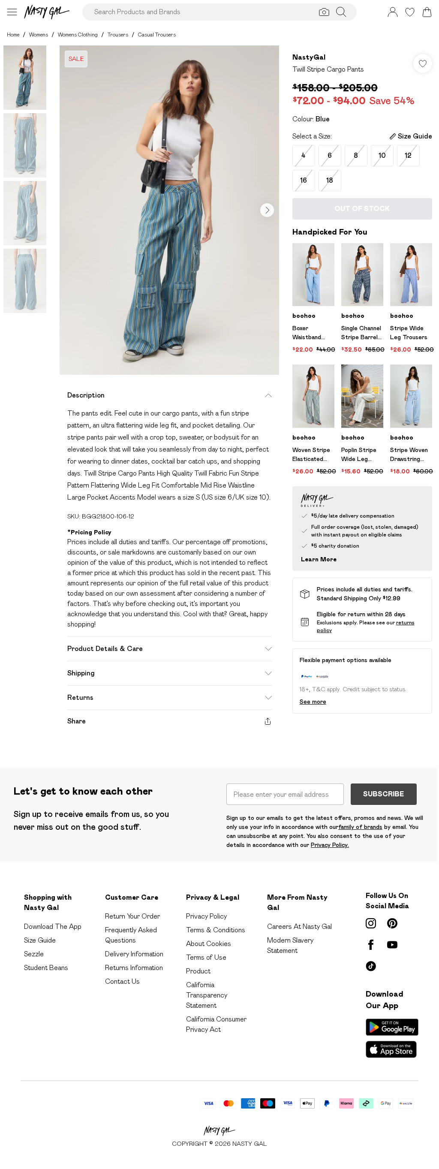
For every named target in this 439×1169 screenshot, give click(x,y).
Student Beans (46, 967)
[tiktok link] (371, 966)
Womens (38, 34)
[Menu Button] (12, 12)
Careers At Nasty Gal (299, 926)
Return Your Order (132, 916)
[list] (169, 210)
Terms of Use (206, 957)
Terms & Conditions (215, 930)
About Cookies (208, 943)
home (13, 34)
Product (198, 971)
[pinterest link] (392, 923)
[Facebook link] (371, 945)
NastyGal (308, 57)
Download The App (52, 926)
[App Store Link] (392, 1038)
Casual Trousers (157, 34)
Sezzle (34, 954)
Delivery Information (134, 954)
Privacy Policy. (330, 844)
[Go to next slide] (267, 210)
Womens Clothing (78, 34)
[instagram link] (371, 923)
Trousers (118, 34)
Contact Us (122, 981)
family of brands (360, 826)
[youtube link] (392, 945)
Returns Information (134, 967)
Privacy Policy (206, 916)
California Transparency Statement (206, 995)
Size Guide (40, 940)
